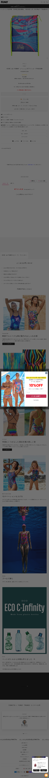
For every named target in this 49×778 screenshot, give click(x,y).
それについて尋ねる (43, 770)
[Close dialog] (46, 373)
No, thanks (36, 400)
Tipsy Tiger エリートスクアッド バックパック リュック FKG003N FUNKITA (41, 764)
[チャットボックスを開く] (46, 775)
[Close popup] (47, 758)
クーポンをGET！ (36, 396)
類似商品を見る (36, 770)
